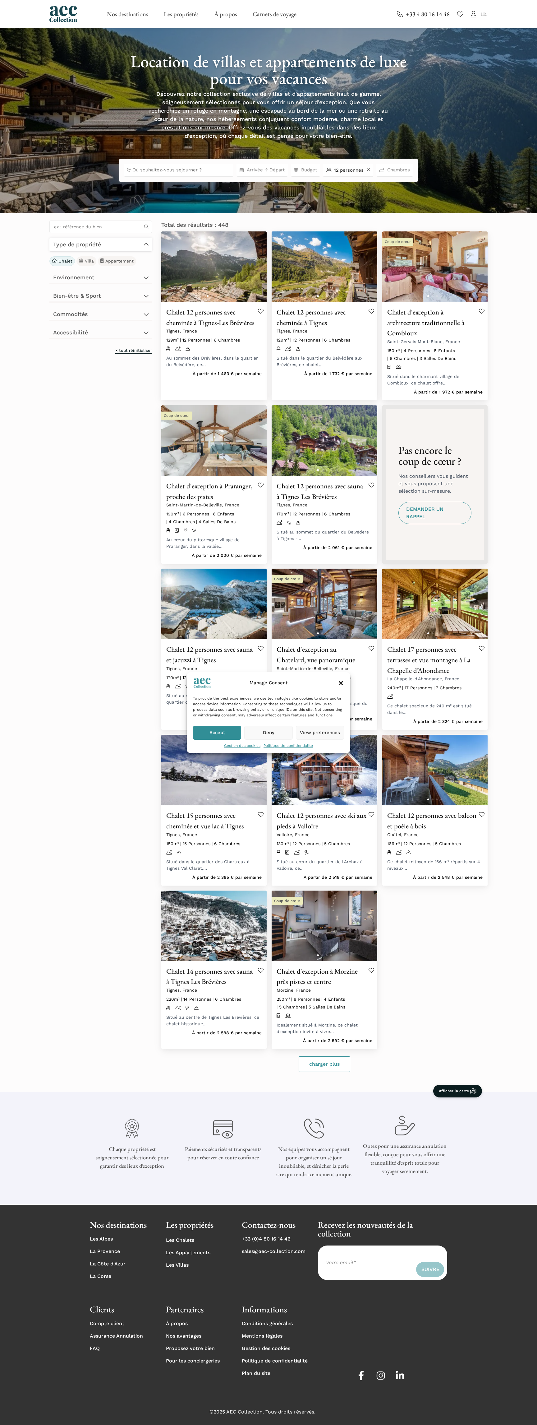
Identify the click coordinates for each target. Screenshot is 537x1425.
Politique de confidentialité (288, 745)
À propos (225, 14)
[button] (341, 683)
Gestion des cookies (242, 745)
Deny (268, 732)
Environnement (73, 277)
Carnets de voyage (274, 14)
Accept (217, 732)
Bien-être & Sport (77, 295)
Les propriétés (181, 14)
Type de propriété (77, 244)
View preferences (320, 732)
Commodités (70, 314)
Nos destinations (127, 14)
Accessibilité (70, 332)
